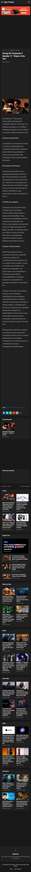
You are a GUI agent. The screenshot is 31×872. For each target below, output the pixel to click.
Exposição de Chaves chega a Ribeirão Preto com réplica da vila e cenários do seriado (8, 599)
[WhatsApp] (10, 412)
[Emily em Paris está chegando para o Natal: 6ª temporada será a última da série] (22, 637)
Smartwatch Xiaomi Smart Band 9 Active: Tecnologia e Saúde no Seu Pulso (21, 525)
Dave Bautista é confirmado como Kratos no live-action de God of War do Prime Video (22, 693)
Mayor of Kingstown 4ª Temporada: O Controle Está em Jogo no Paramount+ (8, 785)
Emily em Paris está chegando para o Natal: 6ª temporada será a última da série (22, 645)
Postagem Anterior (6, 486)
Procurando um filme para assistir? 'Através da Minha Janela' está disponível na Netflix (20, 557)
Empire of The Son (15, 50)
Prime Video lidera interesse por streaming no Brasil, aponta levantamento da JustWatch (8, 712)
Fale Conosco (17, 869)
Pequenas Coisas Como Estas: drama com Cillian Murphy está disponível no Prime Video (8, 693)
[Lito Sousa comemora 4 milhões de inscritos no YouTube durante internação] (22, 609)
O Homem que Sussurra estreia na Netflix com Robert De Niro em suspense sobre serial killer (8, 646)
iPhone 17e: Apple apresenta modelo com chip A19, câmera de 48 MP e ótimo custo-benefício (22, 760)
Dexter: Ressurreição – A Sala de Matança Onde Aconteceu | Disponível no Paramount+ (22, 804)
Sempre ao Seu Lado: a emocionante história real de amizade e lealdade (21, 785)
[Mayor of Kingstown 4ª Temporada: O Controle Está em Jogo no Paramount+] (8, 778)
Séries (23, 407)
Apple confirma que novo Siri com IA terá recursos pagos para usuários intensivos (22, 738)
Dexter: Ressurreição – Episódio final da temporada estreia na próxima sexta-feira (8, 804)
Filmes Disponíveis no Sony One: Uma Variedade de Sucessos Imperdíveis (15, 547)
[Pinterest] (13, 412)
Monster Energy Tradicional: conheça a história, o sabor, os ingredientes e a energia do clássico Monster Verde (8, 618)
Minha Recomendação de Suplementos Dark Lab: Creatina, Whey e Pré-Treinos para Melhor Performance (8, 506)
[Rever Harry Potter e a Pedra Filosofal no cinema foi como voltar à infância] (22, 591)
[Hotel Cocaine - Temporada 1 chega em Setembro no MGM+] (6, 576)
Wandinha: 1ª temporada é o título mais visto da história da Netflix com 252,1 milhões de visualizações (22, 666)
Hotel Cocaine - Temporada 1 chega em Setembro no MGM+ (19, 575)
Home (11, 869)
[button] (2, 2)
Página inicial (5, 50)
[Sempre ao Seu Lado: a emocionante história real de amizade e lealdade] (22, 778)
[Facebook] (3, 412)
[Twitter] (7, 412)
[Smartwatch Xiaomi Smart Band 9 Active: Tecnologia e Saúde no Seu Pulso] (22, 517)
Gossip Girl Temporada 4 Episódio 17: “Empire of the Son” (8, 433)
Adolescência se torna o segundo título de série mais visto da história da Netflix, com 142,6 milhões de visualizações (8, 666)
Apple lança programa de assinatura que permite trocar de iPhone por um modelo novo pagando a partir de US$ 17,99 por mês (8, 739)
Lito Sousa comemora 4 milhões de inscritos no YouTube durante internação (22, 617)
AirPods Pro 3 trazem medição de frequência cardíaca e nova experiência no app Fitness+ (21, 506)
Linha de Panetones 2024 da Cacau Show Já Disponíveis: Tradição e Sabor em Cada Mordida (19, 567)
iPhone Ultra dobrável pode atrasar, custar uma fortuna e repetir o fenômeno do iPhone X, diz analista (8, 760)
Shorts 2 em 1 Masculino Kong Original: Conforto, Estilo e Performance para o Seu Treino (8, 525)
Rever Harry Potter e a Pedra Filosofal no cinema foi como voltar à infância (22, 599)
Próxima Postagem (24, 486)
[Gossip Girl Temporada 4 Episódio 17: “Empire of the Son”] (8, 426)
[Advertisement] (15, 30)
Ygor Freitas (9, 2)
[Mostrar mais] (20, 412)
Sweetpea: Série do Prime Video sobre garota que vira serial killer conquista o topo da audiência (21, 712)
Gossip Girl (18, 407)
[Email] (17, 412)
